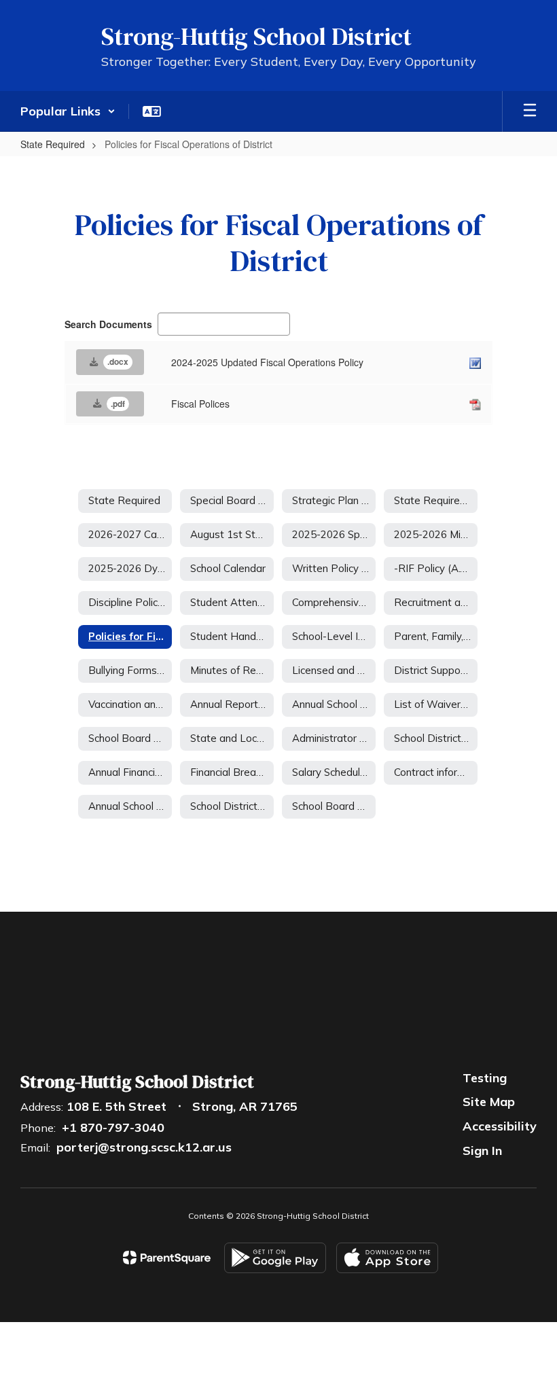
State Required (52, 144)
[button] (68, 111)
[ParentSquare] (167, 1257)
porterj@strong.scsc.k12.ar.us (144, 1147)
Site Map (489, 1101)
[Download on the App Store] (387, 1258)
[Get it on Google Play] (275, 1258)
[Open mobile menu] (530, 111)
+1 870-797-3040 (113, 1127)
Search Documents (108, 324)
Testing (485, 1078)
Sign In (482, 1150)
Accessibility (500, 1126)
